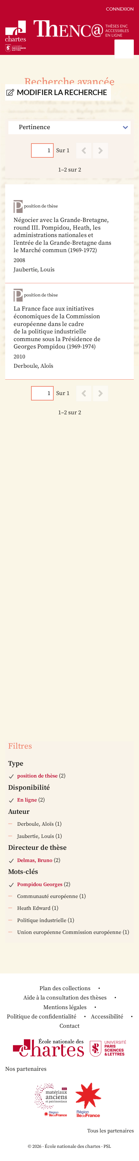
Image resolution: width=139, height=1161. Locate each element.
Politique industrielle (41, 920)
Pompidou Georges (39, 884)
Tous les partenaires (110, 1131)
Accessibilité (107, 1016)
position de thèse (37, 776)
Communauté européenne (47, 896)
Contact (69, 1026)
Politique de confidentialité (41, 1016)
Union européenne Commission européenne (69, 932)
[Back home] (81, 28)
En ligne (27, 800)
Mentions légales (65, 1007)
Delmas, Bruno (34, 860)
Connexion (120, 9)
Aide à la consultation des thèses (65, 997)
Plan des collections (65, 988)
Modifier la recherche (62, 92)
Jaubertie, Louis (35, 836)
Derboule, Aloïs (35, 824)
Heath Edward (33, 908)
